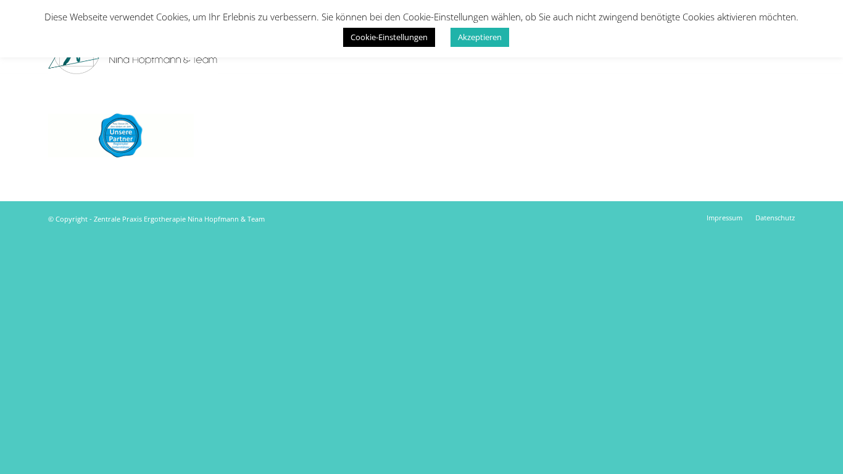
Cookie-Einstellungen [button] (389, 37)
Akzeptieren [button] (480, 37)
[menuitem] (724, 218)
